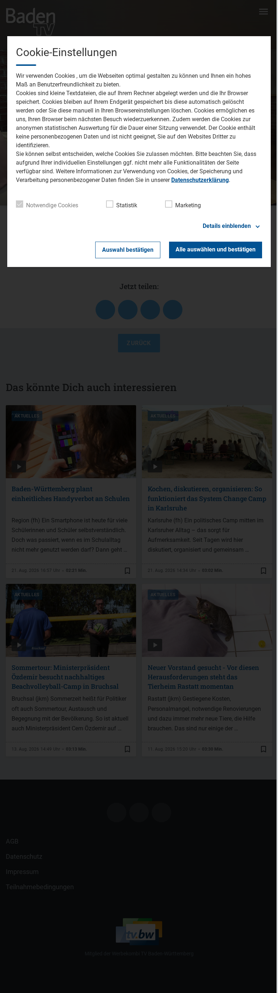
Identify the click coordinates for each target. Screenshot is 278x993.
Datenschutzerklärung (200, 180)
